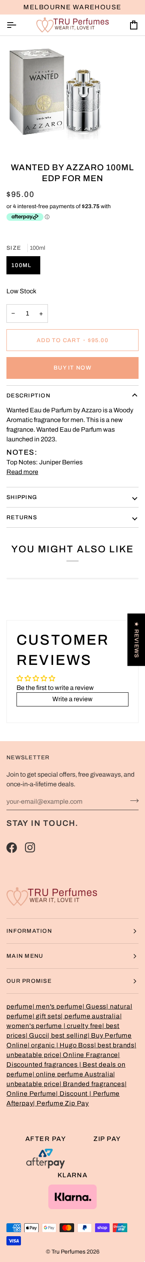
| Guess (95, 1006)
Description (28, 396)
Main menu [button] (24, 956)
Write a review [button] (72, 699)
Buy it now (72, 368)
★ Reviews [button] (136, 640)
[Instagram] (30, 847)
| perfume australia (90, 1016)
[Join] (132, 800)
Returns (21, 517)
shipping (21, 497)
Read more (22, 471)
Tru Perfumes (68, 1252)
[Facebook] (11, 847)
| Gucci (37, 1035)
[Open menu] (18, 25)
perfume (19, 1006)
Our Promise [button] (29, 981)
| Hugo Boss (75, 1045)
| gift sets (47, 1016)
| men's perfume (58, 1006)
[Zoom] (15, 135)
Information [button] (29, 931)
